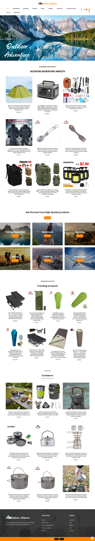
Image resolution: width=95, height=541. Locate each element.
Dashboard (72, 520)
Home (8, 8)
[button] (91, 38)
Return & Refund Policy (47, 525)
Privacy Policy (45, 522)
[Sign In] (88, 9)
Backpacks (26, 8)
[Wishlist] (88, 12)
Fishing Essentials (71, 8)
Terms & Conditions (46, 528)
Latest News (17, 12)
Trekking (50, 8)
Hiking (42, 8)
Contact (44, 520)
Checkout (71, 530)
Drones (8, 12)
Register (71, 525)
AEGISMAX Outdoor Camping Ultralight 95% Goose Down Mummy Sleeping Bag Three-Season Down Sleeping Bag (58, 316)
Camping (34, 8)
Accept (56, 538)
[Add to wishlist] (30, 91)
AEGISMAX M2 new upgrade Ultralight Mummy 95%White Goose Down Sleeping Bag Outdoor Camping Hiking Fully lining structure (15, 354)
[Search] (82, 9)
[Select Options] (30, 88)
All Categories (16, 8)
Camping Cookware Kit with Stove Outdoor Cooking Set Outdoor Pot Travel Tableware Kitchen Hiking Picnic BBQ (47, 413)
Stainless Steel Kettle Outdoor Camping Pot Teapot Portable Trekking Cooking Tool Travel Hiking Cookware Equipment (76, 496)
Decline (61, 538)
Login (70, 522)
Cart (70, 528)
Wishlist (44, 530)
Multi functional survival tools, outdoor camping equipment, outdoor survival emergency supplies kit (76, 107)
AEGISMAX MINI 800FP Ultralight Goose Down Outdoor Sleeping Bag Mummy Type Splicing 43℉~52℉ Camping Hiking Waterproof (79, 316)
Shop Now (47, 217)
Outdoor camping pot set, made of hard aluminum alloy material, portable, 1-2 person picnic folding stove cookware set (19, 413)
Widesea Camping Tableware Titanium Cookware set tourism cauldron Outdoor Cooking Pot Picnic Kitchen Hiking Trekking (47, 497)
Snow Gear (60, 8)
